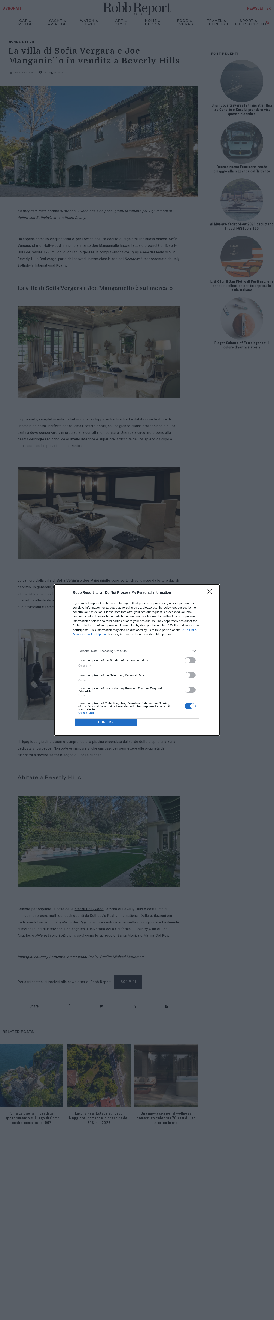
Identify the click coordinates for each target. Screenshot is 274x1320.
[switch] (190, 660)
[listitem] (137, 651)
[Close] (211, 593)
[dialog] (137, 660)
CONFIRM (106, 722)
